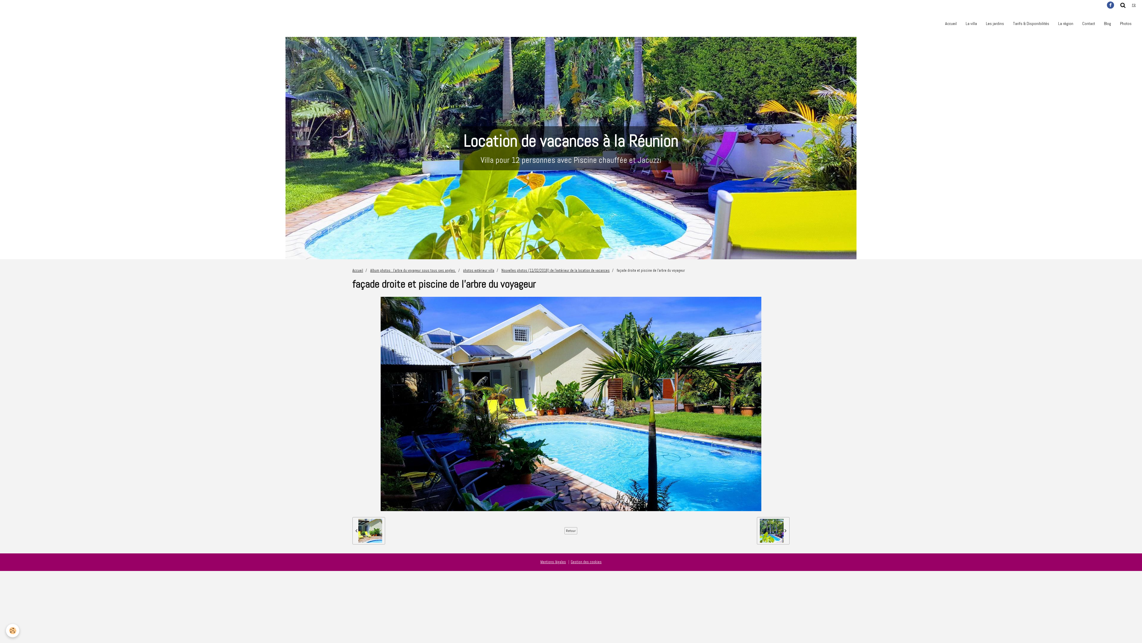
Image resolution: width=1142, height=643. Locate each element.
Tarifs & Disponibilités (1031, 23)
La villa (971, 23)
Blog (1107, 23)
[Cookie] (12, 630)
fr (1134, 5)
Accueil (951, 23)
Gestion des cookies (586, 562)
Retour (571, 530)
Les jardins (995, 23)
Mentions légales (553, 562)
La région (1065, 23)
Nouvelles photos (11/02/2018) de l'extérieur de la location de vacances (555, 270)
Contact (1088, 23)
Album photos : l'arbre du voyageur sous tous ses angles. (413, 270)
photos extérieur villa (478, 270)
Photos (1126, 23)
